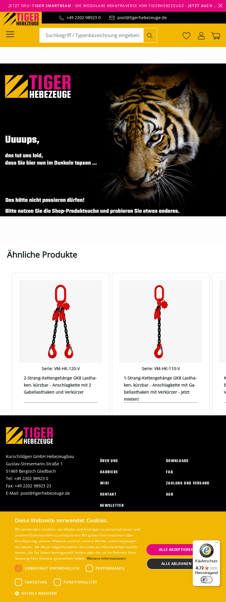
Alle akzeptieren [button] (176, 549)
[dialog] (113, 556)
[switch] (206, 579)
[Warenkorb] (214, 35)
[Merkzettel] (186, 35)
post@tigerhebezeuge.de (142, 17)
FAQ (169, 472)
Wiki (104, 483)
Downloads (177, 461)
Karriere (109, 472)
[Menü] (12, 34)
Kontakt (108, 494)
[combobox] (91, 35)
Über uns (109, 461)
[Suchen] (150, 35)
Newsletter (112, 506)
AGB (169, 494)
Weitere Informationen (106, 558)
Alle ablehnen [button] (176, 563)
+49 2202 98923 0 (84, 17)
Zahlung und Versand (188, 483)
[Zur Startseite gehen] (24, 18)
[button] (78, 593)
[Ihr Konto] (201, 35)
